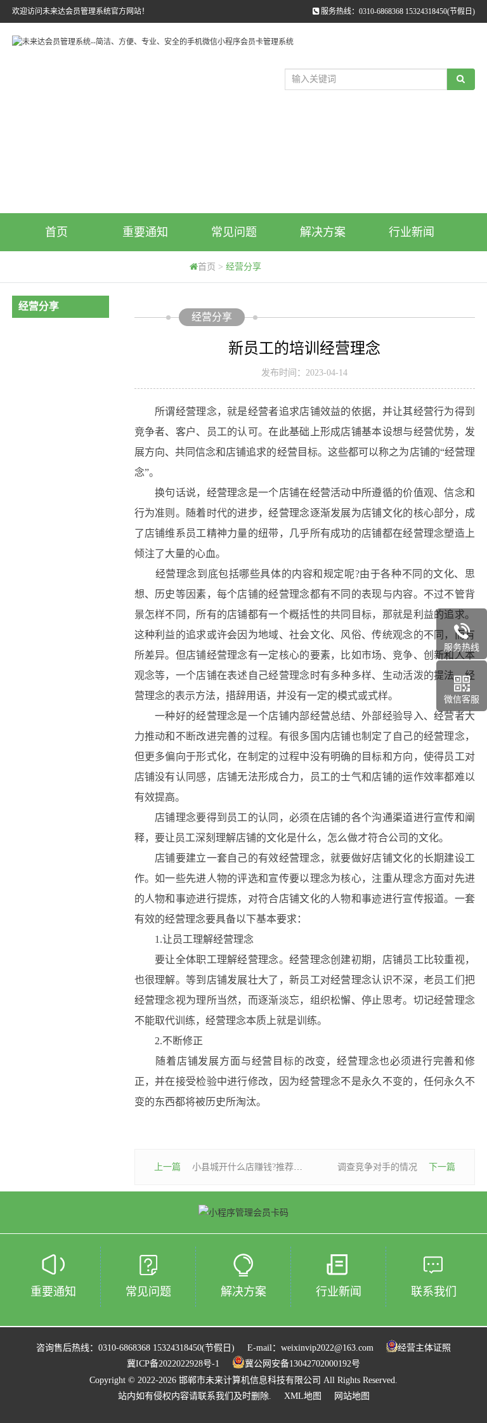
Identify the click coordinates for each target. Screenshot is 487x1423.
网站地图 (352, 1396)
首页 (56, 232)
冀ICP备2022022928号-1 (173, 1363)
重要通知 (145, 232)
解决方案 (323, 232)
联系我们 (434, 1291)
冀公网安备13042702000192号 (302, 1363)
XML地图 (302, 1396)
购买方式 (56, 270)
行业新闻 (411, 232)
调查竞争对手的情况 (377, 1167)
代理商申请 (145, 270)
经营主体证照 (424, 1348)
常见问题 (234, 232)
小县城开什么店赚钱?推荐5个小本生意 (267, 1167)
